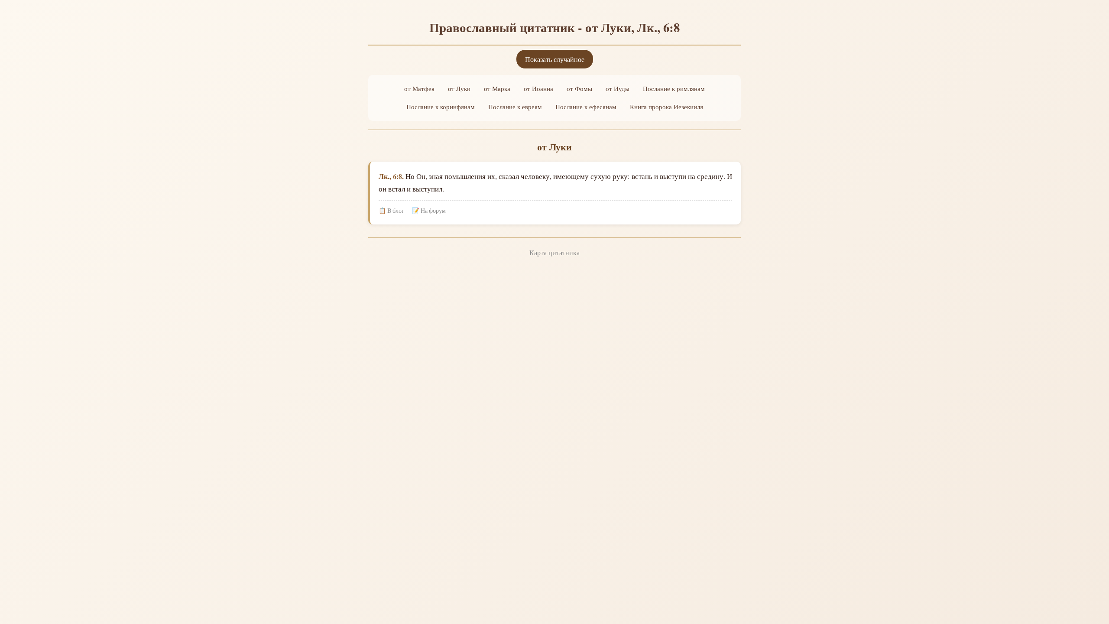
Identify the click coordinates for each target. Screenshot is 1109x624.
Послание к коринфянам (440, 106)
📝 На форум (429, 210)
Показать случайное (554, 59)
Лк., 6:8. (391, 176)
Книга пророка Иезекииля (666, 106)
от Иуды (617, 88)
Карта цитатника (554, 252)
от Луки (459, 88)
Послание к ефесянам (585, 106)
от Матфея (419, 88)
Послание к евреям (515, 106)
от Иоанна (538, 88)
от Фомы (579, 88)
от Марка (497, 88)
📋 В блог (391, 210)
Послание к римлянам (674, 88)
